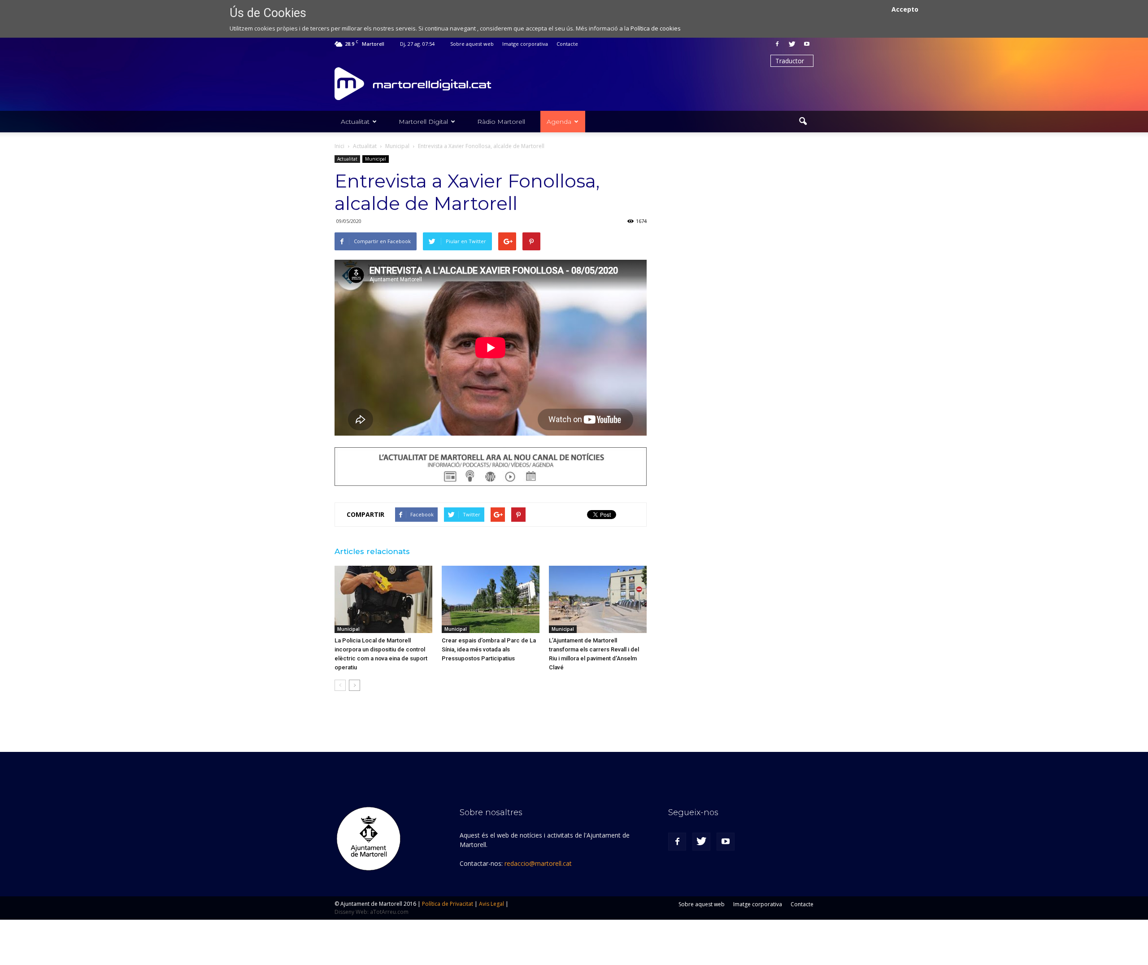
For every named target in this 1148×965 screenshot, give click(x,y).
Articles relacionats (372, 551)
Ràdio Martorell (501, 122)
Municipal (375, 159)
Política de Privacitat (447, 904)
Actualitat (355, 122)
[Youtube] (806, 44)
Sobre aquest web (472, 43)
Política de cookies (656, 28)
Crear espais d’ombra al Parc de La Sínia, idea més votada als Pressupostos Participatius (489, 649)
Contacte (567, 43)
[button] (802, 121)
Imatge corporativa (525, 43)
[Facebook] (777, 44)
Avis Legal (491, 904)
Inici (339, 146)
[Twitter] (792, 44)
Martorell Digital (423, 122)
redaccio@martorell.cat (538, 863)
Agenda (559, 122)
